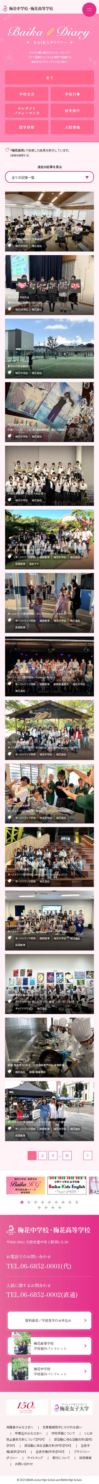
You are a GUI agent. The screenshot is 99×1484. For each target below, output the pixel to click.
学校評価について (63, 1433)
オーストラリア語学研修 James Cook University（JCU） (38, 874)
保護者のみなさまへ (19, 1427)
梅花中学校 (21, 246)
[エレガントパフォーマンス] (26, 111)
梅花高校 (37, 246)
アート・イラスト (66, 1002)
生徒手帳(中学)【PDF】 (50, 1451)
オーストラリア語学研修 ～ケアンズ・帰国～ (31, 550)
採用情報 (85, 1457)
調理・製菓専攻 (37, 1072)
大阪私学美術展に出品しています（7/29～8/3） (33, 995)
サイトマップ (35, 1457)
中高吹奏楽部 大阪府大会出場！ (26, 493)
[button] (22, 1202)
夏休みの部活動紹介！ (20, 366)
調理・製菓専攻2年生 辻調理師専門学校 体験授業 (36, 1065)
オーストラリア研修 (25, 557)
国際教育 (45, 557)
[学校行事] (72, 94)
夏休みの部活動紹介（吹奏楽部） (25, 239)
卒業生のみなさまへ (28, 1433)
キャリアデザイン (24, 1008)
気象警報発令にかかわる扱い (62, 1427)
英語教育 (20, 564)
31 (67, 1155)
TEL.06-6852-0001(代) (38, 1265)
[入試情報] (72, 127)
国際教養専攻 (61, 684)
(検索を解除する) (19, 155)
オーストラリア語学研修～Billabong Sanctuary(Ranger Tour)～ (43, 747)
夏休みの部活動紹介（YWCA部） (25, 302)
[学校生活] (26, 94)
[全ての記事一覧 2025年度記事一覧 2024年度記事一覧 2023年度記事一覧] (49, 177)
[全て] (49, 77)
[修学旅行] (72, 111)
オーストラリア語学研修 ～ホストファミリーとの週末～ (38, 1122)
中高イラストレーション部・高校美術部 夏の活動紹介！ (38, 429)
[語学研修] (26, 127)
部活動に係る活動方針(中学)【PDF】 (47, 1445)
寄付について (61, 1457)
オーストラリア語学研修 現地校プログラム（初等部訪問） (39, 811)
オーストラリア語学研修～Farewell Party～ (31, 677)
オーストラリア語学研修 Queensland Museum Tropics (39, 931)
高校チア (34, 564)
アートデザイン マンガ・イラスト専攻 (34, 1002)
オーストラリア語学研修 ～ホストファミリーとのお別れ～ (38, 614)
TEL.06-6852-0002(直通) (42, 1294)
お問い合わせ (24, 1464)
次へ (87, 1155)
